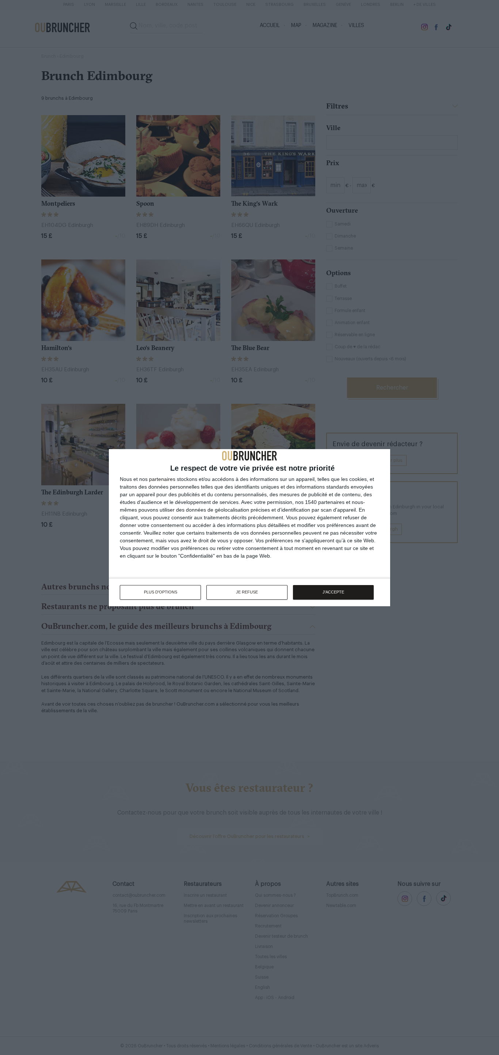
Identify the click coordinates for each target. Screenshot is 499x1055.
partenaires (162, 479)
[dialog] (249, 527)
